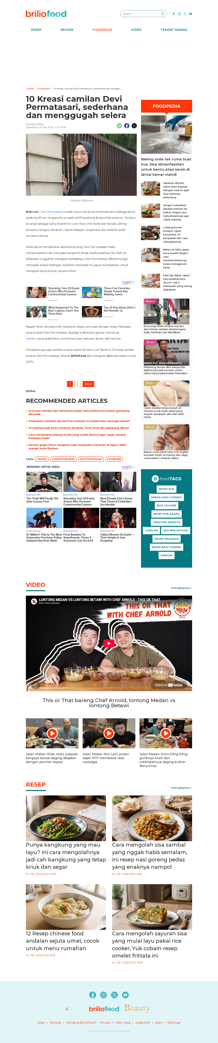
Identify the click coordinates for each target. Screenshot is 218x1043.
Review (67, 30)
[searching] (162, 13)
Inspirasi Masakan (63, 459)
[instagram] (179, 13)
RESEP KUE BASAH (167, 513)
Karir (159, 1023)
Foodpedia (102, 30)
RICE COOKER (166, 505)
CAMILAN (151, 530)
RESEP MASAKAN (166, 538)
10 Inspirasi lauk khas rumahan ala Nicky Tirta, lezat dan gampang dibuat (78, 427)
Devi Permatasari (52, 211)
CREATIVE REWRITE (166, 522)
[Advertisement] (109, 60)
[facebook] (173, 13)
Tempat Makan (173, 30)
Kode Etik (143, 1023)
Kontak (55, 1023)
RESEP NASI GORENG (166, 547)
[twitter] (184, 13)
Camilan (42, 459)
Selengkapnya (180, 587)
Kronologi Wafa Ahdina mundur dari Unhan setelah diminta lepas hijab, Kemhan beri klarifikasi (165, 329)
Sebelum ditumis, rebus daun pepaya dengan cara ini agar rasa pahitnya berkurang (176, 190)
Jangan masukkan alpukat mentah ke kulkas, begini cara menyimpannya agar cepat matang (176, 212)
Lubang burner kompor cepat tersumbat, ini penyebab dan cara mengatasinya (175, 234)
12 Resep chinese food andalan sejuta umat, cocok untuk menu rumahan (62, 941)
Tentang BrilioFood (80, 1023)
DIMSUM (166, 555)
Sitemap (174, 1023)
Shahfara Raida (34, 124)
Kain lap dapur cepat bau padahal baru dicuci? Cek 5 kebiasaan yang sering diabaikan (177, 282)
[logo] (46, 13)
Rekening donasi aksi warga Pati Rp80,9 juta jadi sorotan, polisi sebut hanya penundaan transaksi (165, 370)
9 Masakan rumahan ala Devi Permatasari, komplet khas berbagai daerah (79, 421)
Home (30, 88)
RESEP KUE (166, 489)
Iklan (41, 1023)
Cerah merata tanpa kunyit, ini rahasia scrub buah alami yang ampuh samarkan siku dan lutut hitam (164, 412)
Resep (36, 30)
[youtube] (190, 13)
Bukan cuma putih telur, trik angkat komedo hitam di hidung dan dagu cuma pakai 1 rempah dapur (166, 455)
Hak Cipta (123, 1023)
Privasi (105, 1023)
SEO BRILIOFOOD (175, 530)
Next (88, 384)
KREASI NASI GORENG (166, 497)
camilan (31, 338)
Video (136, 30)
